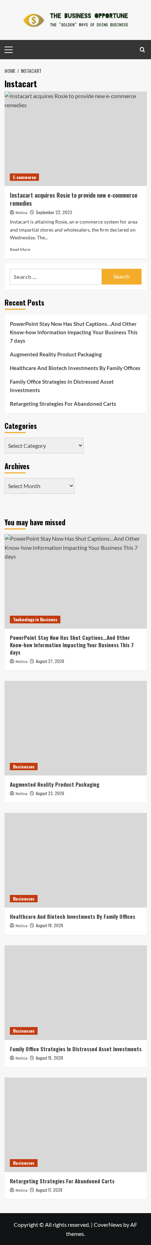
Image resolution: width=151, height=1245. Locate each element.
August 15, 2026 (49, 1058)
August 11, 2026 (49, 1190)
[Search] (142, 49)
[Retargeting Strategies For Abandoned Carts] (76, 1125)
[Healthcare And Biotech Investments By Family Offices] (76, 860)
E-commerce (24, 177)
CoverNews (108, 1224)
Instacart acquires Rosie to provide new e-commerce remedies (73, 199)
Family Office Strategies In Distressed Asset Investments (62, 385)
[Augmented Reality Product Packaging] (76, 728)
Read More (20, 249)
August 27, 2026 (50, 661)
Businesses (23, 766)
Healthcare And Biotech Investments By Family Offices (75, 368)
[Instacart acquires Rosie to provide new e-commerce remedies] (76, 138)
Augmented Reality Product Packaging (56, 354)
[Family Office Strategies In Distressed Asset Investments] (76, 992)
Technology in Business (35, 619)
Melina (21, 213)
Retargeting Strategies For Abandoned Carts (63, 404)
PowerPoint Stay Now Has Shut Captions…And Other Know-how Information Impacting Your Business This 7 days (74, 332)
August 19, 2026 (49, 925)
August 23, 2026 (50, 793)
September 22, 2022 (54, 212)
